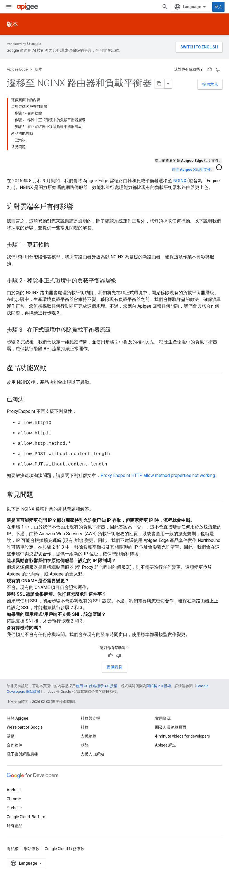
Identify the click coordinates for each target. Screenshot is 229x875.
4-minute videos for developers (182, 736)
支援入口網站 (92, 754)
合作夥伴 (14, 745)
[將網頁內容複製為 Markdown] (159, 83)
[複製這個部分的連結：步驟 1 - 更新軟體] (55, 245)
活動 (11, 736)
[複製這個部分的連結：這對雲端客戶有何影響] (78, 207)
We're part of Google (25, 727)
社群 (85, 727)
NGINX (179, 180)
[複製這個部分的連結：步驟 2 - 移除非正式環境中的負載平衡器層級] (122, 281)
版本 (12, 24)
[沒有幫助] (218, 69)
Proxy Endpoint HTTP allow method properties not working (158, 475)
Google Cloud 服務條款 (64, 848)
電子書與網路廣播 (22, 754)
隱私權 (12, 848)
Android (14, 790)
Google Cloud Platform (27, 817)
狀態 (85, 745)
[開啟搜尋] (165, 6)
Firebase (14, 808)
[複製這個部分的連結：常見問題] (38, 495)
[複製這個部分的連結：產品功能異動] (52, 368)
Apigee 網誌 (165, 745)
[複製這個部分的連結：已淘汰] (29, 399)
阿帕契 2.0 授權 (158, 686)
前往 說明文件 (191, 169)
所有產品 (14, 825)
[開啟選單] (9, 6)
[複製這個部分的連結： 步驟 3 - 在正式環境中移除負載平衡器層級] (116, 330)
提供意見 (210, 84)
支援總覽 (88, 736)
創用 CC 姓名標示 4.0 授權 (96, 686)
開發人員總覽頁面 (170, 727)
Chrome (14, 799)
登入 (218, 6)
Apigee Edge (17, 69)
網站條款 (31, 848)
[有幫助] (210, 69)
